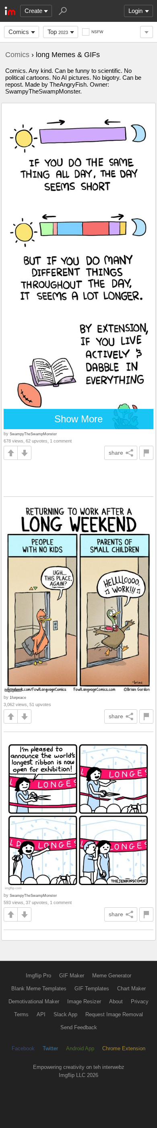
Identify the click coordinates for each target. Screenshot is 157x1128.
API (41, 1014)
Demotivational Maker (33, 1001)
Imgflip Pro (38, 976)
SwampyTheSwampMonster (33, 434)
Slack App (65, 1014)
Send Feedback (78, 1027)
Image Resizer (84, 1001)
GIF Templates (91, 988)
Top (58, 31)
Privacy (140, 1001)
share (116, 452)
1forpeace (18, 697)
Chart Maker (131, 988)
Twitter (50, 1048)
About (116, 1001)
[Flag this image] (146, 453)
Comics (18, 31)
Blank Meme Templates (38, 988)
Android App (80, 1048)
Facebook (23, 1048)
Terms (21, 1014)
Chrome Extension (123, 1048)
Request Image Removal (114, 1014)
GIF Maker (71, 976)
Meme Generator (111, 976)
